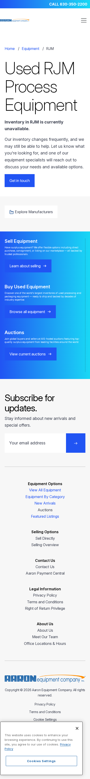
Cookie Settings (45, 719)
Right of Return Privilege (45, 608)
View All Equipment (45, 490)
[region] (41, 748)
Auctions (45, 510)
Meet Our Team (45, 636)
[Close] (77, 728)
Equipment (30, 48)
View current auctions (27, 354)
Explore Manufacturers (34, 211)
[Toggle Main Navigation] (84, 20)
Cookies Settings (41, 761)
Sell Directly (45, 538)
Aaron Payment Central (45, 573)
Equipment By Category (45, 496)
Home (10, 48)
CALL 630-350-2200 (68, 4)
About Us (45, 630)
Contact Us (45, 566)
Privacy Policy (45, 595)
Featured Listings (45, 516)
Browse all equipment (27, 311)
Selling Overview (45, 544)
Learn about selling (25, 266)
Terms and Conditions (45, 602)
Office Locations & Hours (45, 643)
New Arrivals (45, 503)
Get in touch (19, 180)
